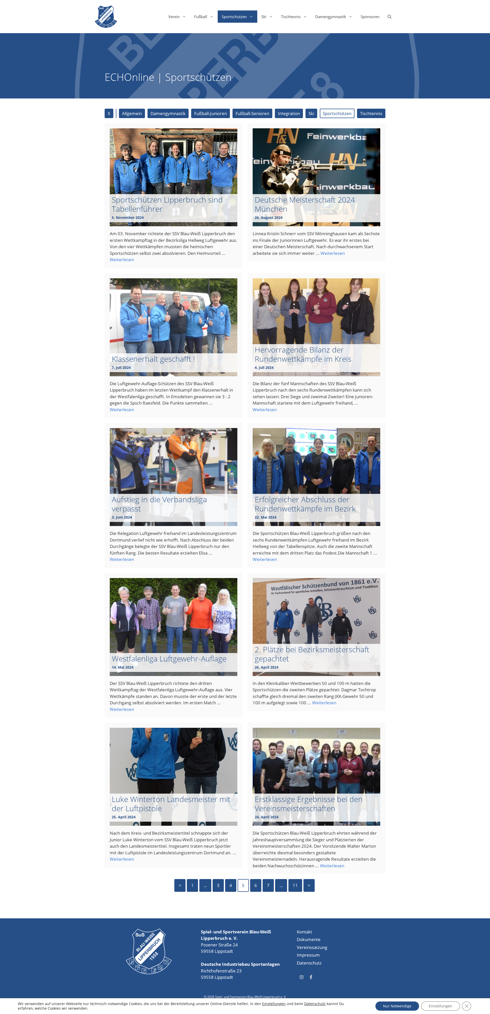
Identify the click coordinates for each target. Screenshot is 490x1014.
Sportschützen (234, 16)
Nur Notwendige (397, 1006)
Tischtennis (291, 16)
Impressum (308, 955)
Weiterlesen (122, 259)
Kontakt (304, 932)
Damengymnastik (330, 16)
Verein (174, 16)
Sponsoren (370, 16)
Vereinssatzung (312, 947)
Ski (263, 16)
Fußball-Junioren (210, 113)
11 (295, 885)
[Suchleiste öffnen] (390, 16)
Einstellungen (274, 1004)
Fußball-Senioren (252, 113)
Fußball (200, 16)
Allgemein (132, 113)
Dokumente (309, 939)
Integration (289, 113)
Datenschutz (309, 963)
